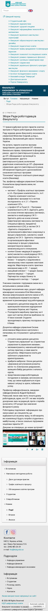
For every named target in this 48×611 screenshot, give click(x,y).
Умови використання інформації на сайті (19, 596)
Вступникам (12, 578)
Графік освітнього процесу (19, 484)
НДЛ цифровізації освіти (12, 603)
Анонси (11, 520)
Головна (13, 98)
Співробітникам (12, 499)
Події (8, 101)
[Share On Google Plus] (37, 449)
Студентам (11, 494)
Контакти (11, 591)
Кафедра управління (15, 560)
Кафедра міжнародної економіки (21, 567)
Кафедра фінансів (14, 564)
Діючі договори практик (18, 479)
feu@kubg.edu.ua (17, 550)
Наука (9, 588)
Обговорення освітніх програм (21, 489)
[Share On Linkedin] (42, 449)
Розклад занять (14, 585)
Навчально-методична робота (19, 474)
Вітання (11, 515)
